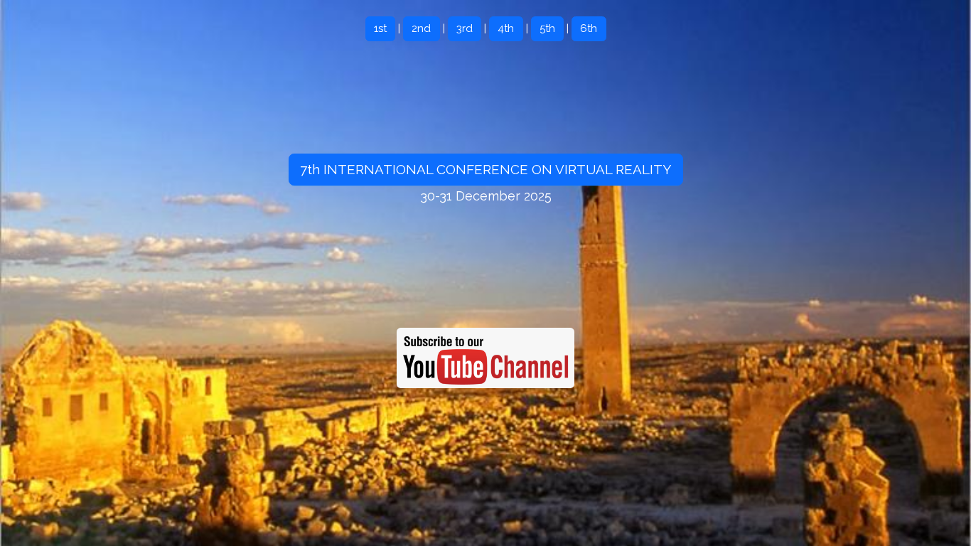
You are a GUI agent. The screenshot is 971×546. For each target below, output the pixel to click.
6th (588, 28)
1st (380, 28)
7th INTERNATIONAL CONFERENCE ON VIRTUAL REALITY (486, 169)
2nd (421, 28)
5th (547, 28)
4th (506, 28)
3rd (464, 28)
